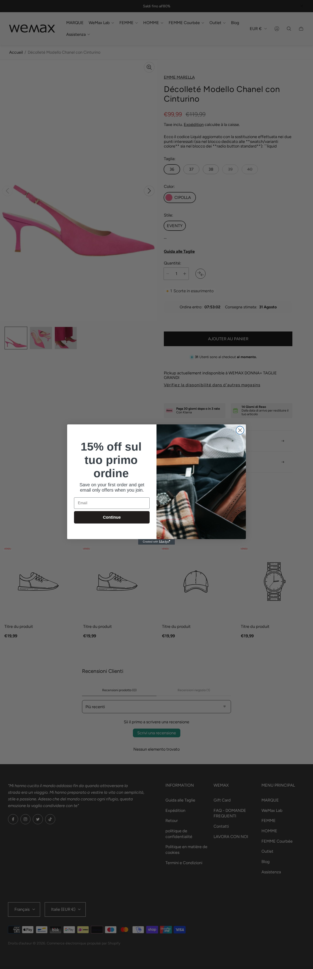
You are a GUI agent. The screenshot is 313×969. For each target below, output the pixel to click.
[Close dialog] (240, 430)
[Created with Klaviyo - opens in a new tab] (156, 542)
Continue (112, 517)
